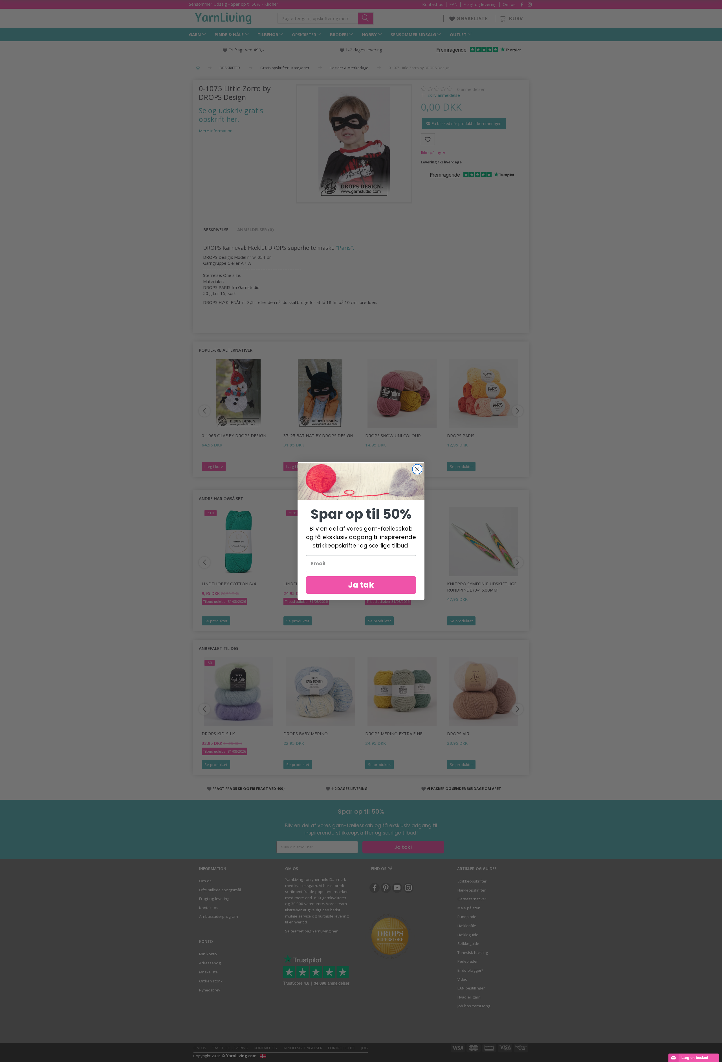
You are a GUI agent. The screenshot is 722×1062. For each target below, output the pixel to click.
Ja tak (361, 584)
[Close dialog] (417, 469)
